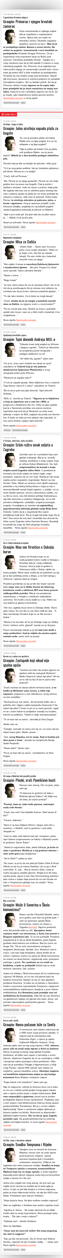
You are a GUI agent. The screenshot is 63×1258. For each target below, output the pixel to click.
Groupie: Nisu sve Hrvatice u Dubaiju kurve (28, 549)
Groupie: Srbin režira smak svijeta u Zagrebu (28, 447)
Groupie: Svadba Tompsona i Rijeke (27, 1144)
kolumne (7, 430)
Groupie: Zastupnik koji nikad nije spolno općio (26, 662)
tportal (33, 927)
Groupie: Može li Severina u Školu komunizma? (26, 907)
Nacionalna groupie (13, 98)
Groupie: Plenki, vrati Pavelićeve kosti (29, 780)
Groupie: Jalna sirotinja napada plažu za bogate (30, 130)
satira (23, 103)
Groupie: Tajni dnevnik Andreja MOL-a (29, 339)
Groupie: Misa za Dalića (19, 241)
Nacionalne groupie (46, 222)
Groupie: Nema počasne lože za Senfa (29, 1024)
